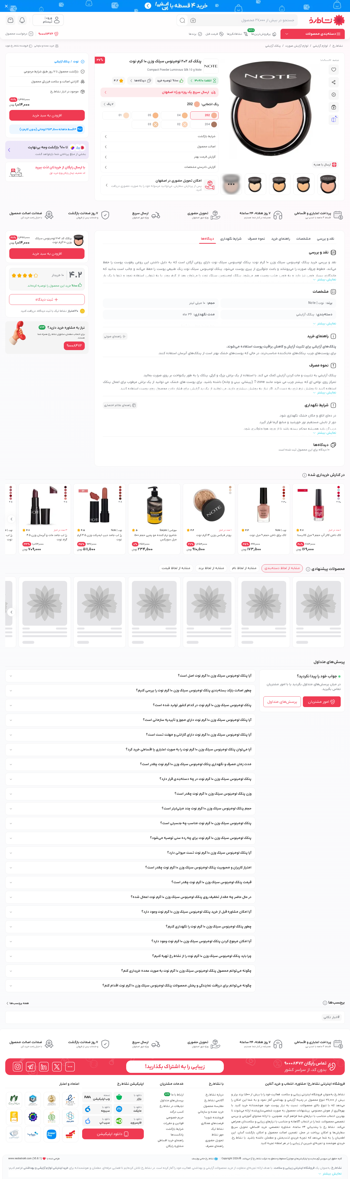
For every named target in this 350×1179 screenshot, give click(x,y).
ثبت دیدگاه (44, 299)
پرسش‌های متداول (282, 701)
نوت (76, 62)
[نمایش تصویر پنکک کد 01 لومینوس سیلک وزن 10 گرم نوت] (255, 184)
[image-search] (193, 20)
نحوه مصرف (256, 239)
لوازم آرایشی (320, 46)
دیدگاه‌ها (207, 239)
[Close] (6, 5)
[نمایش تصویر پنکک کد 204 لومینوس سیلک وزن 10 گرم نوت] (231, 184)
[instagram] (17, 1066)
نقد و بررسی (325, 239)
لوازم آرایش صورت (296, 46)
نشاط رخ (337, 46)
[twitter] (57, 1066)
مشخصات (303, 239)
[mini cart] (10, 20)
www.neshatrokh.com (20, 1158)
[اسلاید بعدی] (11, 519)
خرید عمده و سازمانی (44, 45)
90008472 (45, 34)
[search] (182, 20)
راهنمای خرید (280, 239)
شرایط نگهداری (231, 239)
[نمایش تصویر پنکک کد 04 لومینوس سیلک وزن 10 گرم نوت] (304, 184)
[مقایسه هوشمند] (334, 120)
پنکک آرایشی (273, 46)
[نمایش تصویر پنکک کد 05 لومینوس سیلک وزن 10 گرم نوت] (279, 184)
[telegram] (30, 1066)
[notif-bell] (22, 20)
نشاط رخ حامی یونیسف (203, 1158)
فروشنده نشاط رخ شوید (16, 45)
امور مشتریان (318, 701)
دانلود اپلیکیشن (109, 1134)
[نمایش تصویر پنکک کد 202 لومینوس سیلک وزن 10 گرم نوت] (328, 184)
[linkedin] (44, 1066)
